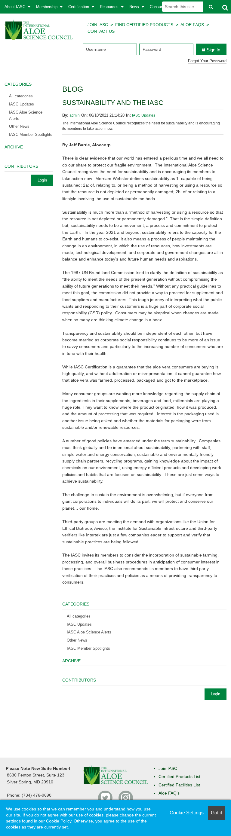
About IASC (15, 7)
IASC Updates (143, 115)
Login (215, 694)
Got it (216, 812)
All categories (79, 616)
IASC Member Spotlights (88, 648)
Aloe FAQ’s (169, 793)
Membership (47, 7)
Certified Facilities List (179, 785)
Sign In (213, 49)
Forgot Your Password (207, 61)
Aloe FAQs (192, 24)
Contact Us (101, 31)
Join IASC (98, 24)
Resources (110, 7)
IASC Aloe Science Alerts (89, 632)
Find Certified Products (144, 24)
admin (74, 115)
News (134, 7)
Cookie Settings (187, 812)
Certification (79, 7)
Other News (77, 640)
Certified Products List (179, 776)
